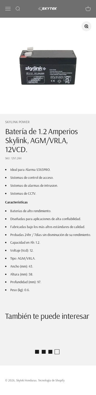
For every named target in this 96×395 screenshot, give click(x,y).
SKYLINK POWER (17, 122)
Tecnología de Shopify (51, 380)
